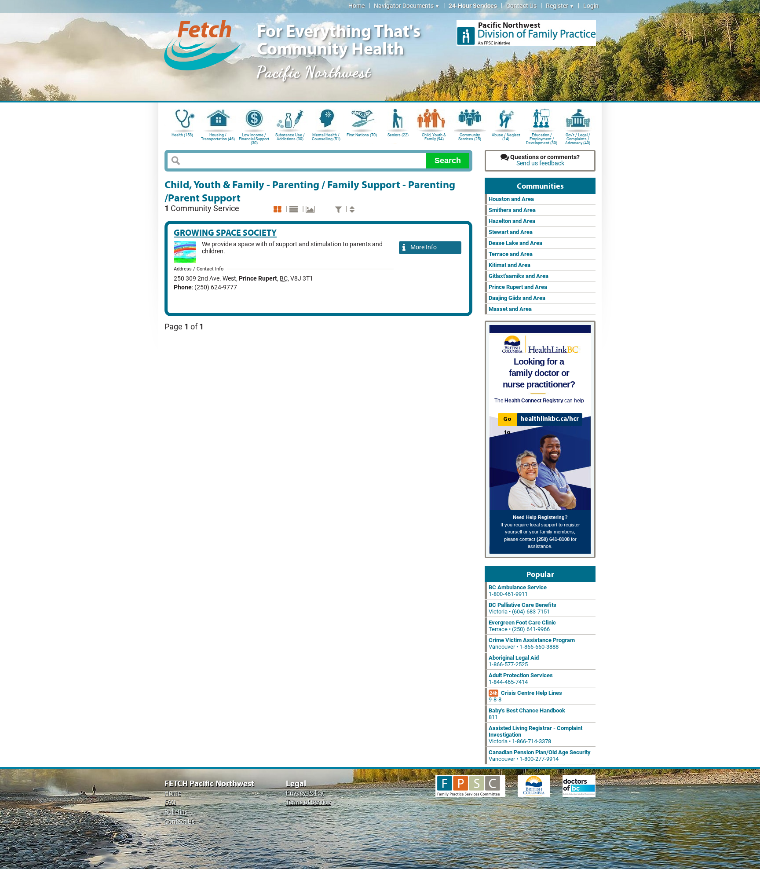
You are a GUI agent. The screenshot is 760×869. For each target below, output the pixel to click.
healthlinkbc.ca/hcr (549, 419)
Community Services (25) (469, 137)
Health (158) (182, 135)
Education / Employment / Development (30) (541, 138)
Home (356, 6)
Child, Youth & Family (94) (434, 137)
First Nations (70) (362, 135)
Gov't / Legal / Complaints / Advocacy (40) (577, 138)
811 (527, 713)
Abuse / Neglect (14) (506, 137)
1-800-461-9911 (518, 590)
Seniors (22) (398, 135)
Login (591, 6)
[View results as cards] (279, 209)
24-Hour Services (473, 6)
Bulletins (176, 812)
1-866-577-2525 (514, 661)
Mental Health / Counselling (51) (326, 137)
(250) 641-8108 (553, 539)
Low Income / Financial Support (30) (254, 138)
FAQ (170, 802)
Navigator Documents (406, 6)
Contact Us (521, 6)
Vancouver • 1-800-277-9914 (540, 755)
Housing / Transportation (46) (218, 137)
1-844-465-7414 (521, 678)
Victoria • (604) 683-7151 (522, 608)
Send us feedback (540, 163)
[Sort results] (353, 209)
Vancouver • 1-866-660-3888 (532, 643)
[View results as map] (311, 209)
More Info (422, 247)
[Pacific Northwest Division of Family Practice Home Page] (526, 33)
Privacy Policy (305, 793)
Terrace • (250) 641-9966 (522, 625)
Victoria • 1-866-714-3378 (535, 735)
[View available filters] (339, 209)
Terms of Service (308, 802)
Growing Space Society (225, 232)
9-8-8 (525, 696)
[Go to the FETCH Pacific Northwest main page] (202, 44)
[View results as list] (294, 209)
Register (560, 6)
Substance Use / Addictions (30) (290, 137)
